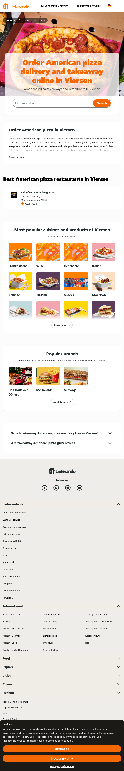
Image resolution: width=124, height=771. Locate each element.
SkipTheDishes (50, 649)
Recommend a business (14, 526)
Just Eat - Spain (10, 642)
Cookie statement (12, 590)
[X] (68, 488)
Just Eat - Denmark (12, 635)
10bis (86, 642)
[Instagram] (56, 488)
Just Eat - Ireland (51, 614)
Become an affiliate (12, 541)
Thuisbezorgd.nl (91, 635)
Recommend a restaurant (15, 701)
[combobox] (52, 103)
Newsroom (8, 597)
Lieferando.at (50, 628)
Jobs (5, 555)
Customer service (11, 519)
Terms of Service (11, 719)
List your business (11, 533)
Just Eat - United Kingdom (15, 649)
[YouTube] (79, 488)
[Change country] (109, 6)
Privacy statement (12, 576)
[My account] (117, 6)
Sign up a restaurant (13, 707)
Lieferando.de (50, 635)
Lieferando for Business (14, 512)
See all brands (60, 402)
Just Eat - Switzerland (13, 628)
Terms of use (9, 569)
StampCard (8, 562)
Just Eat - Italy (50, 621)
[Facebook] (44, 488)
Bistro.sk (7, 621)
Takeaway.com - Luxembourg (97, 621)
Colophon (7, 583)
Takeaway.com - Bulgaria (95, 628)
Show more (15, 157)
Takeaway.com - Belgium (95, 614)
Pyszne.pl (48, 642)
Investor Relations (12, 614)
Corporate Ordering (56, 5)
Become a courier (90, 5)
